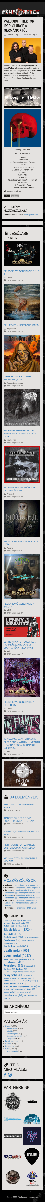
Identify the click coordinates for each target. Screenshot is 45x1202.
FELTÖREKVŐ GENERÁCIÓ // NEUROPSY (19, 703)
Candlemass (12, 940)
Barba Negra (10, 926)
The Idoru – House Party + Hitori (20, 806)
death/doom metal (16, 946)
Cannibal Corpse (27, 941)
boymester (11, 328)
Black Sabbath (12, 934)
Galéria (8, 1043)
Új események (23, 797)
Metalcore (28, 978)
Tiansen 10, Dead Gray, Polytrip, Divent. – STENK (19, 819)
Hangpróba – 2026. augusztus (26, 885)
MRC (9, 610)
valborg (15, 196)
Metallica (10, 981)
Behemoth (23, 926)
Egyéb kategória (11, 1041)
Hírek (7, 196)
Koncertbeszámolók (14, 1036)
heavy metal (13, 975)
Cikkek (7, 1026)
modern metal (22, 981)
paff (8, 651)
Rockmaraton (10, 989)
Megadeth (17, 978)
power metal (12, 986)
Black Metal (18, 930)
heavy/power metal (26, 972)
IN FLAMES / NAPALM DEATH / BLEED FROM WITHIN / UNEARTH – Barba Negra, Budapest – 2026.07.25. (22, 743)
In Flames (28, 975)
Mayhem (7, 978)
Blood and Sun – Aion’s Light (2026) (22, 543)
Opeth (23, 984)
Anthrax (16, 921)
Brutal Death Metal (31, 937)
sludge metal (11, 992)
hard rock (21, 969)
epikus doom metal (26, 960)
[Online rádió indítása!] (22, 773)
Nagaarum (9, 895)
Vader (7, 998)
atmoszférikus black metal (17, 923)
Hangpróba (9, 1046)
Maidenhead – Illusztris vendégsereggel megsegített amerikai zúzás (22, 891)
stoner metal (25, 992)
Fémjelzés (13, 965)
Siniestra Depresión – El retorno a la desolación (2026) (20, 433)
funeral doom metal (14, 962)
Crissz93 (10, 34)
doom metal (17, 955)
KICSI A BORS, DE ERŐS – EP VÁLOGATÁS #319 (20, 489)
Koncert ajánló (12, 1033)
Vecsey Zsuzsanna (15, 382)
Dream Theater (11, 960)
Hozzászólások (20, 880)
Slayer (31, 989)
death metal (17, 950)
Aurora (10, 547)
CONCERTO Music (10, 943)
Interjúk (10, 1031)
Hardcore (10, 969)
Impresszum (33, 1197)
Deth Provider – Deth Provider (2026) (17, 378)
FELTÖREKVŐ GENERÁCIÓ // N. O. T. (22, 272)
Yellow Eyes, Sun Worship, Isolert (20, 860)
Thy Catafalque (30, 995)
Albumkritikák (12, 1028)
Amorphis (8, 921)
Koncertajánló (12, 1051)
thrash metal (13, 995)
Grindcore (30, 966)
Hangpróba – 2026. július (26, 908)
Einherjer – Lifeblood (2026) (21, 325)
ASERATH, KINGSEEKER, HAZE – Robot (21, 833)
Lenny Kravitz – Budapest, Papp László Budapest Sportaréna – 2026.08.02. (20, 644)
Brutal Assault (13, 937)
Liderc (9, 277)
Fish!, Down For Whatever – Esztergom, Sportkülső (21, 846)
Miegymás (11, 1038)
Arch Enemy (26, 921)
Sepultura (21, 989)
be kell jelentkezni (31, 214)
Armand (10, 493)
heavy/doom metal (10, 972)
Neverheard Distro (11, 984)
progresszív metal (30, 986)
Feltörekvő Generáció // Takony (19, 605)
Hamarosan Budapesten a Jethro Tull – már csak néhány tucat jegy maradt (21, 903)
